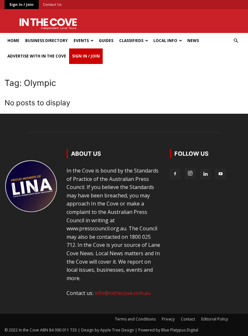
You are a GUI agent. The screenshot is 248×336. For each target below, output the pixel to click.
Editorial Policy (214, 319)
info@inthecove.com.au (122, 293)
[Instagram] (190, 173)
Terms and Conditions (135, 319)
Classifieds (131, 40)
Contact (188, 319)
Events (81, 40)
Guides (106, 40)
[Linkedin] (205, 174)
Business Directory (46, 40)
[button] (235, 40)
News (193, 40)
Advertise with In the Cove (36, 56)
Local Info (165, 40)
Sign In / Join (21, 4)
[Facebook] (175, 174)
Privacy (168, 319)
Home (13, 40)
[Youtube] (220, 174)
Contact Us (52, 4)
